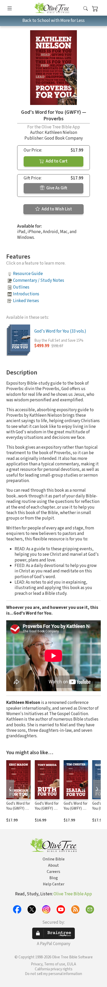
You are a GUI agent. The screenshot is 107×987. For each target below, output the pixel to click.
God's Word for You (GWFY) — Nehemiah (18, 808)
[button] (85, 8)
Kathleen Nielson (61, 132)
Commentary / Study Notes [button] (38, 280)
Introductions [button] (26, 294)
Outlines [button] (21, 287)
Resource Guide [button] (28, 274)
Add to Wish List (56, 209)
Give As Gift (56, 188)
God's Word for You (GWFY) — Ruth (47, 808)
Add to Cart (56, 161)
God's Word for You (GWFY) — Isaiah (76, 808)
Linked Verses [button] (26, 301)
